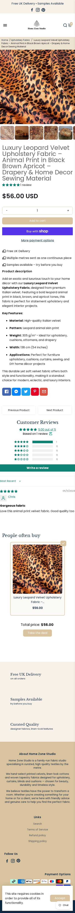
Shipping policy (37, 841)
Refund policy (37, 835)
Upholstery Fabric (20, 40)
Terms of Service (37, 829)
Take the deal (37, 633)
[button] (11, 185)
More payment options (37, 240)
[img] (8, 491)
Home (4, 40)
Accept (60, 898)
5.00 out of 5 (47, 430)
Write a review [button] (38, 468)
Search (37, 824)
